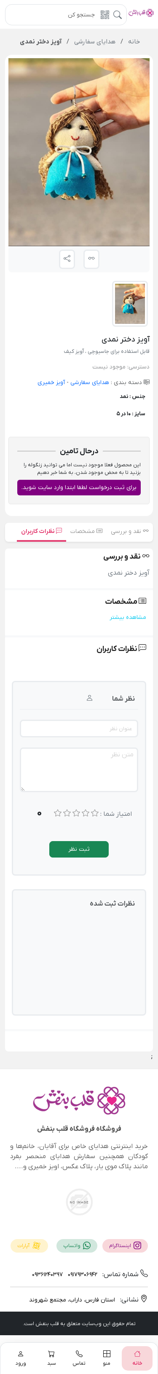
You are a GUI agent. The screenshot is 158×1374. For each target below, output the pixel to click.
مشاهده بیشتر (128, 617)
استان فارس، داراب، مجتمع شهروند (72, 1300)
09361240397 (47, 1275)
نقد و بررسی (127, 531)
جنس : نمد (132, 396)
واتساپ (72, 1245)
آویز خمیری (51, 383)
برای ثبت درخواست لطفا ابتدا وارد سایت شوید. (79, 488)
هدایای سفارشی (89, 383)
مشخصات (83, 531)
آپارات (24, 1245)
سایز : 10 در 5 (130, 413)
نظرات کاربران (38, 531)
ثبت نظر (79, 849)
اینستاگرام (120, 1245)
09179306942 (81, 1275)
